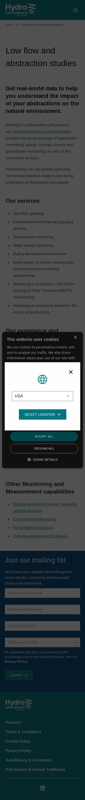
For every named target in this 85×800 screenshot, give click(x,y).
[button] (40, 414)
